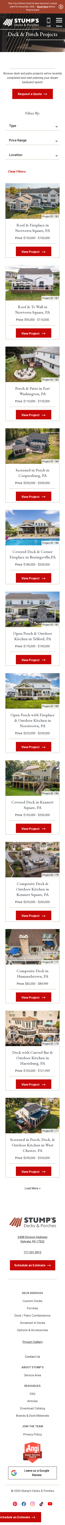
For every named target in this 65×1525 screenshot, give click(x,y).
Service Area (32, 1375)
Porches (32, 1308)
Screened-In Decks (32, 1323)
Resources (32, 1386)
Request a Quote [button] (30, 94)
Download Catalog (32, 1408)
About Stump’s (32, 1367)
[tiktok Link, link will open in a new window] (41, 1503)
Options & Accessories (32, 1330)
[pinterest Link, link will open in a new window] (15, 1503)
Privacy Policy (32, 1434)
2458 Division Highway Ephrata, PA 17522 (32, 1239)
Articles (32, 1401)
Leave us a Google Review (36, 1473)
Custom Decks (32, 1301)
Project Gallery (33, 1342)
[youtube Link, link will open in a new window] (50, 1503)
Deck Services (32, 1293)
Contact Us (32, 1356)
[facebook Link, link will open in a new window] (24, 1503)
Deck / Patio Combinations (32, 1315)
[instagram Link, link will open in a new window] (32, 1503)
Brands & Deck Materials (32, 1415)
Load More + (33, 1188)
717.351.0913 (32, 1252)
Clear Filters (17, 171)
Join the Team (32, 1426)
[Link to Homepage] (21, 23)
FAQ (32, 1394)
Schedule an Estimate (30, 1265)
